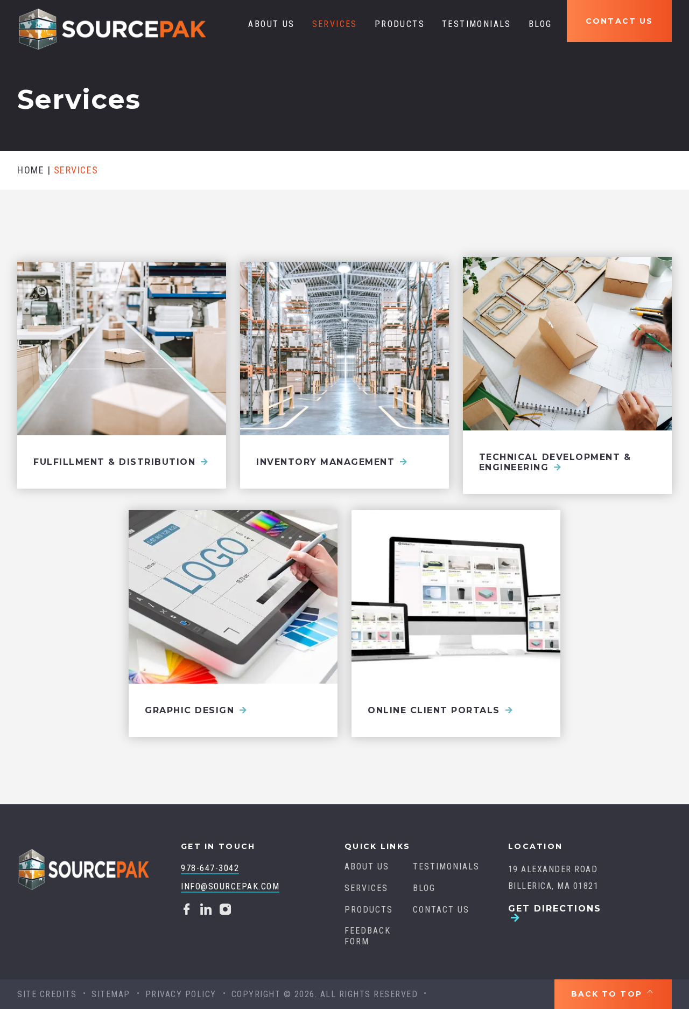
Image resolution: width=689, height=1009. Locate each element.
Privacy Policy (180, 994)
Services (334, 24)
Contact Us (441, 909)
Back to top (608, 994)
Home (30, 170)
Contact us (619, 21)
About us (271, 24)
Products (400, 24)
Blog (540, 24)
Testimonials (476, 24)
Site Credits (46, 994)
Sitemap (111, 994)
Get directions (554, 909)
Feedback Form (367, 936)
